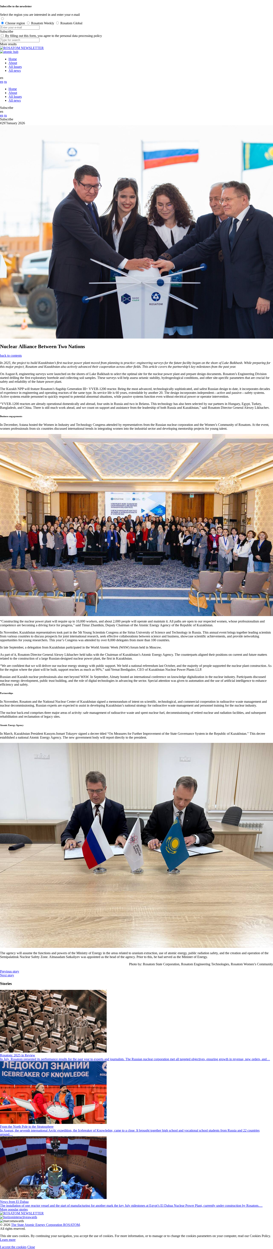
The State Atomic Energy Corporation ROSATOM (45, 1225)
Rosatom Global (71, 23)
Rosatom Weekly (42, 23)
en (1, 81)
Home (13, 59)
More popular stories (14, 1209)
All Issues (15, 67)
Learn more (8, 1240)
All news (15, 70)
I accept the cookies (13, 1247)
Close (31, 1247)
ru (5, 81)
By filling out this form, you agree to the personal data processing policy (53, 36)
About (13, 63)
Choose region (15, 23)
